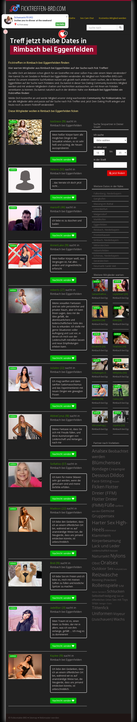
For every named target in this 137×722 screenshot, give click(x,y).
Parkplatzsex (120, 569)
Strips (95, 603)
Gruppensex (103, 516)
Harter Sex (103, 522)
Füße (109, 505)
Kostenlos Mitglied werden (112, 18)
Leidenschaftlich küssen (105, 550)
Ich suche (99, 134)
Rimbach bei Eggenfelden (66, 126)
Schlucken (115, 591)
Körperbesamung (106, 540)
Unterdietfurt (100, 209)
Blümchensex (106, 462)
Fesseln (115, 481)
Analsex (100, 451)
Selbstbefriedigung (104, 596)
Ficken (98, 487)
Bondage (100, 468)
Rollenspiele (105, 585)
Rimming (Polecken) (104, 580)
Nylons (117, 556)
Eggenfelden (100, 224)
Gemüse (107, 510)
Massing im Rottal (103, 203)
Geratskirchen (101, 260)
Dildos (117, 475)
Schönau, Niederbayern (106, 255)
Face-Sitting (102, 481)
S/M (121, 586)
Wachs (119, 619)
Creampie (117, 469)
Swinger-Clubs (105, 603)
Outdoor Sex (102, 568)
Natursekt (101, 556)
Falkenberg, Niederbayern (107, 193)
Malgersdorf (100, 214)
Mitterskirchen (101, 245)
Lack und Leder (106, 546)
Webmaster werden (49, 717)
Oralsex (109, 562)
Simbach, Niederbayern (106, 240)
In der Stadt (100, 159)
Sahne (94, 592)
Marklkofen (100, 219)
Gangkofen (99, 198)
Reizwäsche (105, 574)
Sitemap (33, 717)
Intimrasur (110, 530)
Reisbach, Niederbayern (106, 229)
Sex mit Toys (120, 599)
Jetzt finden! (118, 173)
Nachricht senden (62, 159)
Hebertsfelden (101, 250)
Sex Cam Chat (87, 18)
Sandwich (102, 592)
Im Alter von (100, 147)
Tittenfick (100, 607)
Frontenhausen (102, 234)
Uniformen (102, 613)
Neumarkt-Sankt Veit (105, 266)
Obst (96, 563)
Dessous (100, 475)
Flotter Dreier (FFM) (105, 490)
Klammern (101, 535)
